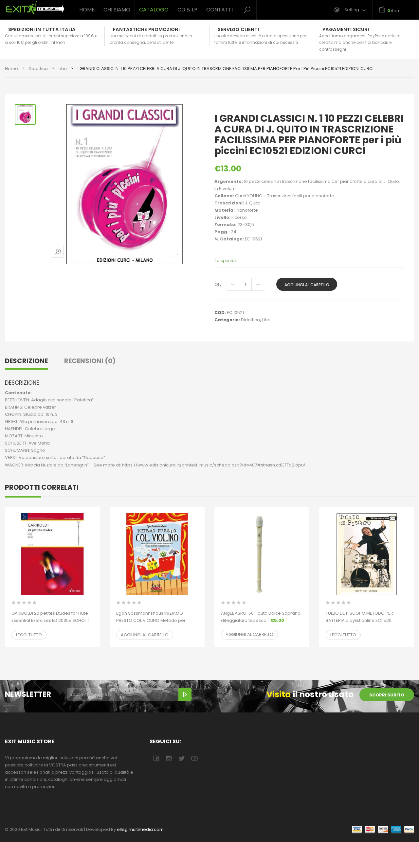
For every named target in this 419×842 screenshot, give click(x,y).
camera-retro (169, 758)
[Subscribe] (184, 694)
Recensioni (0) (90, 360)
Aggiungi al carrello (306, 285)
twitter (181, 758)
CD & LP (187, 9)
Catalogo (154, 9)
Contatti (219, 9)
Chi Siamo (116, 9)
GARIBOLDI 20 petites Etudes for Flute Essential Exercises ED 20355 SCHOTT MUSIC (50, 620)
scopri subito (386, 695)
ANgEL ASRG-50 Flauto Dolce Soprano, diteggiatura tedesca (261, 616)
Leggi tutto (29, 635)
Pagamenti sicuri (345, 29)
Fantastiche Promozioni (146, 29)
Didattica (38, 68)
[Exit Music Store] (35, 7)
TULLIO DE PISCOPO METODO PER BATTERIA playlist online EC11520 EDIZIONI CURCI (359, 620)
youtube (194, 758)
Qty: (218, 284)
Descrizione (26, 360)
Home (87, 9)
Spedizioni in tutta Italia (42, 29)
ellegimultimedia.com (140, 829)
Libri (63, 68)
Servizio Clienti (238, 29)
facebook (156, 758)
